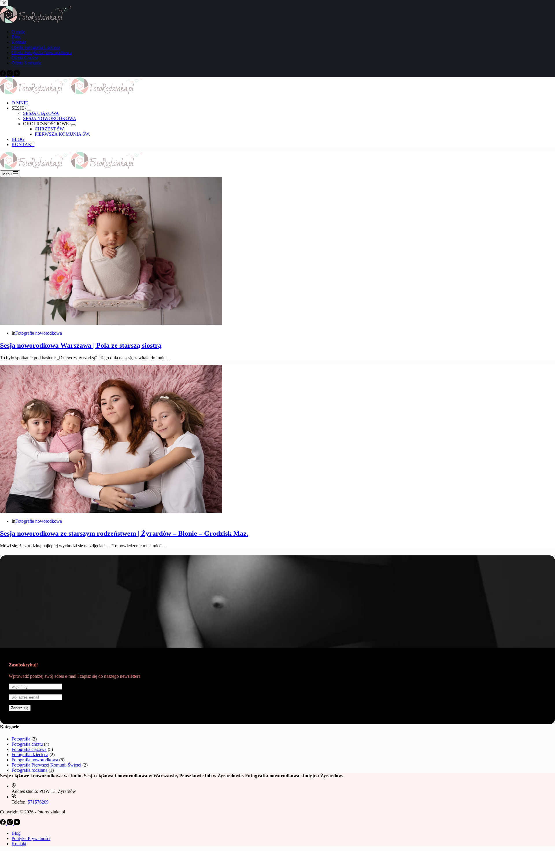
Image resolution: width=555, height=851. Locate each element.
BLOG (18, 139)
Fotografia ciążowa (29, 749)
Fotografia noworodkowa (38, 333)
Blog (16, 833)
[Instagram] (10, 823)
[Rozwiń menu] (29, 109)
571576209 (38, 802)
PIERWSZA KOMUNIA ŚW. (62, 134)
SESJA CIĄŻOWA (41, 113)
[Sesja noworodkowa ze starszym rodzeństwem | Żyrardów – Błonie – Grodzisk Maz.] (111, 511)
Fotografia (21, 738)
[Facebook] (3, 823)
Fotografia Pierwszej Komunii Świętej (46, 764)
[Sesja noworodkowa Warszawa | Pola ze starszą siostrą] (111, 323)
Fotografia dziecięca (30, 754)
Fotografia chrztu (27, 744)
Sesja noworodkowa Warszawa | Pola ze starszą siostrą (81, 345)
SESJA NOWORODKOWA (49, 118)
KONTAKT (23, 144)
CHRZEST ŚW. (50, 128)
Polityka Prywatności (31, 838)
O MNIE (20, 102)
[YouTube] (17, 823)
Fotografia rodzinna (29, 770)
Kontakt (19, 843)
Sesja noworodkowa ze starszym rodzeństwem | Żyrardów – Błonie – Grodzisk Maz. (124, 533)
